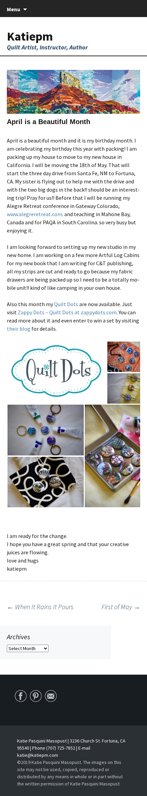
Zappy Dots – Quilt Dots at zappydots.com (67, 312)
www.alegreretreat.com (34, 214)
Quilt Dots (66, 304)
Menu (13, 9)
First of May (121, 606)
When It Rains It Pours (40, 606)
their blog (18, 328)
